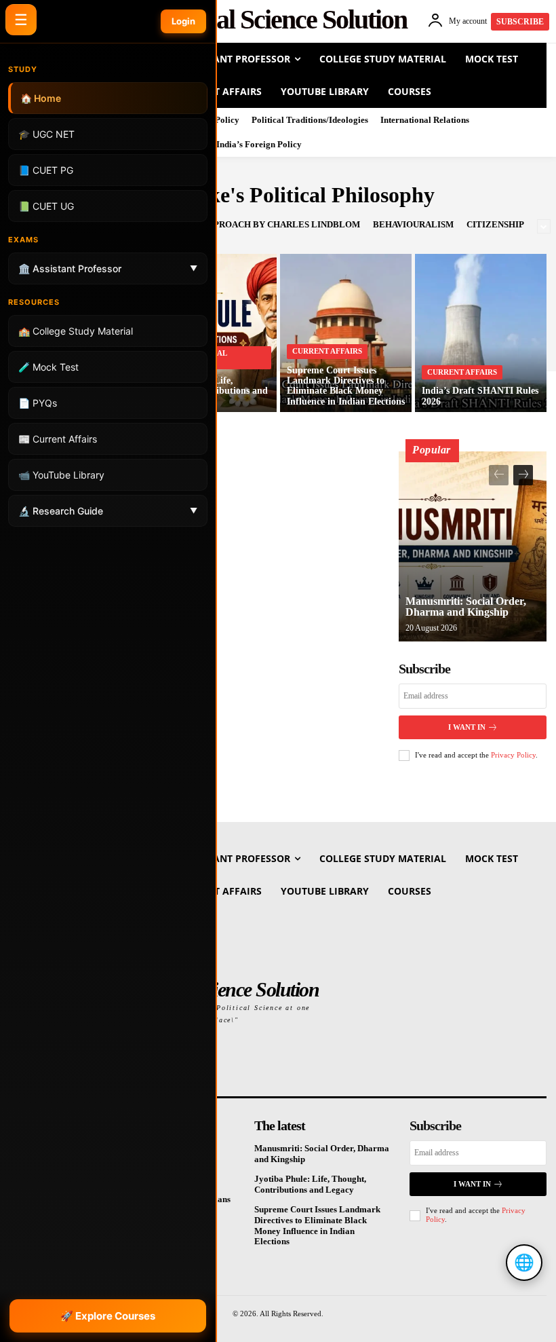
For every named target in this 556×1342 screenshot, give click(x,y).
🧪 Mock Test (48, 367)
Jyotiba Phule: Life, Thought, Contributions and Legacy (310, 1184)
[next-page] (523, 475)
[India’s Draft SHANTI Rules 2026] (481, 333)
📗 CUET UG (46, 206)
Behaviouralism (413, 224)
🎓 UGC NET (46, 134)
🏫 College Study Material (75, 331)
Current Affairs (327, 351)
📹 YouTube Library (61, 475)
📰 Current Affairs (57, 439)
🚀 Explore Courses (107, 1315)
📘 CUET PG (45, 170)
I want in (466, 727)
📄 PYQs (37, 403)
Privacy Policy (513, 755)
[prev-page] (499, 475)
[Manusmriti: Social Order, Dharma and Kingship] (473, 546)
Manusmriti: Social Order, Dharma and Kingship (465, 606)
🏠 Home (40, 98)
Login (183, 21)
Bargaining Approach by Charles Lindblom (252, 224)
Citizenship (495, 224)
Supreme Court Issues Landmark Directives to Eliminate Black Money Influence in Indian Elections (317, 1225)
